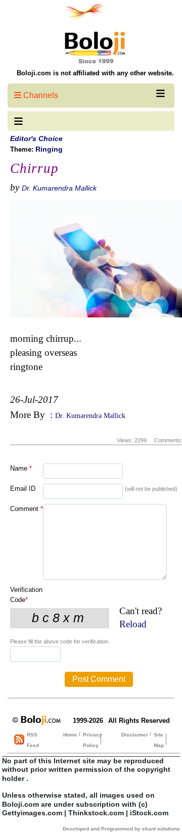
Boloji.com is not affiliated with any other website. (95, 73)
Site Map (159, 740)
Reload (133, 624)
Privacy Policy (92, 740)
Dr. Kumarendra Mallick (59, 188)
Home (70, 734)
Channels (39, 95)
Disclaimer (134, 734)
